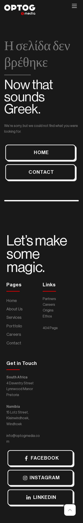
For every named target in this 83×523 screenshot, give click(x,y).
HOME (41, 152)
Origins (48, 310)
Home (11, 301)
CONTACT (41, 172)
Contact (13, 343)
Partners (49, 299)
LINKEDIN (44, 497)
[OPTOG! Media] (19, 13)
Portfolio (14, 326)
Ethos (47, 316)
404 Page (50, 328)
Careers (13, 334)
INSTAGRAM (45, 477)
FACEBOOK (45, 458)
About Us (14, 309)
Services (13, 317)
